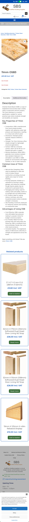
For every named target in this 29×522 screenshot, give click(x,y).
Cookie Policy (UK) (9, 455)
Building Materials (10, 33)
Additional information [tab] (19, 98)
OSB (8, 34)
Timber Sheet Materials (21, 89)
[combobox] (13, 13)
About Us (5, 452)
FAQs (14, 457)
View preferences (14, 517)
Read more (14, 342)
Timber (12, 89)
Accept (14, 508)
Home (2, 33)
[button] (26, 494)
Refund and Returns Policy (18, 452)
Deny (14, 512)
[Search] (26, 13)
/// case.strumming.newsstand (14, 479)
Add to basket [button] (14, 294)
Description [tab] (6, 98)
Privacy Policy (21, 455)
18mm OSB (9, 241)
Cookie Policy (15, 520)
